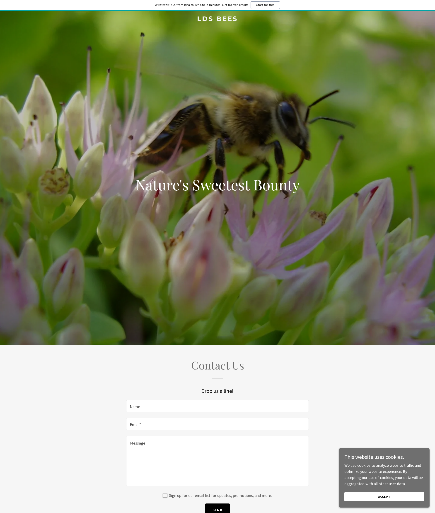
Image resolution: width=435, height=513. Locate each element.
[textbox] (217, 406)
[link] (217, 19)
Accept (384, 497)
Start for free (265, 5)
